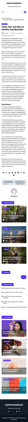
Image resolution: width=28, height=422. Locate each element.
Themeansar (14, 419)
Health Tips (4, 24)
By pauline (6, 33)
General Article (7, 360)
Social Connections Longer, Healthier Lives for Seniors (12, 258)
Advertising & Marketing (9, 379)
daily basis (5, 35)
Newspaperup (21, 417)
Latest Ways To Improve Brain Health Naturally (12, 297)
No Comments (19, 33)
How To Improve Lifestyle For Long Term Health (13, 302)
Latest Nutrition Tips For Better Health (13, 292)
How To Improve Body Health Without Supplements (13, 217)
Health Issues (6, 322)
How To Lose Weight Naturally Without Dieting (14, 307)
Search (6, 272)
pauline (15, 196)
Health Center (7, 341)
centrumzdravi (14, 3)
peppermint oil (11, 35)
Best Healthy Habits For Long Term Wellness (14, 288)
